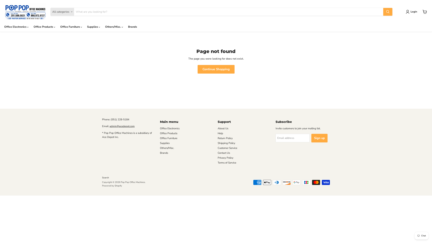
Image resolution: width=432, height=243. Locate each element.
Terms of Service (227, 162)
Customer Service (227, 148)
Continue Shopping (216, 69)
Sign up (319, 138)
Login (414, 11)
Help (220, 133)
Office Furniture (70, 27)
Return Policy (225, 138)
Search (105, 177)
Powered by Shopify (112, 185)
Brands (132, 27)
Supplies (93, 27)
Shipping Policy (226, 143)
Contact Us (224, 153)
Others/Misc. (113, 27)
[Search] (387, 12)
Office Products (44, 27)
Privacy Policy (225, 157)
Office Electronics (15, 27)
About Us (223, 128)
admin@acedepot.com (122, 126)
